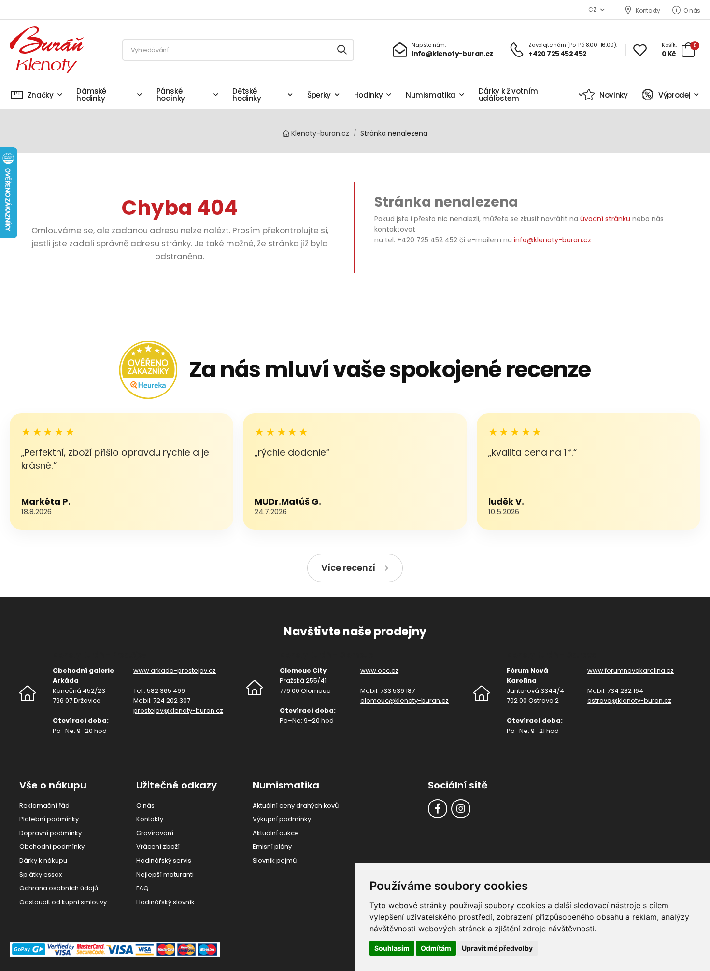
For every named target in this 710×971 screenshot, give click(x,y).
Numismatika (430, 95)
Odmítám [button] (436, 948)
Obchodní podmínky (52, 846)
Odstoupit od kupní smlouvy (63, 902)
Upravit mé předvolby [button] (497, 948)
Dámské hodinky (91, 94)
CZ (592, 9)
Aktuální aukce (276, 833)
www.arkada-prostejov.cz (174, 670)
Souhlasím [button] (392, 948)
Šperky (319, 95)
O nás (691, 10)
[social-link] (437, 808)
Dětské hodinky (246, 94)
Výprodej (674, 95)
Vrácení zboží (158, 846)
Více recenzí (348, 568)
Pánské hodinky (170, 94)
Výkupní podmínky (282, 819)
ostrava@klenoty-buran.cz (629, 700)
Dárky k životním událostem (508, 94)
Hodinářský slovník (165, 902)
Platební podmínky (49, 819)
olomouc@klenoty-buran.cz (404, 700)
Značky (41, 95)
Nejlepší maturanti (165, 874)
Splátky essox (40, 874)
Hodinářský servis (163, 860)
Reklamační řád (44, 805)
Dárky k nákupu (43, 860)
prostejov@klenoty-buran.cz (178, 710)
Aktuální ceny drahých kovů (296, 805)
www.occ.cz (379, 670)
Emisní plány (272, 846)
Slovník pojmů (275, 860)
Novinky (613, 95)
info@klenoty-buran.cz (552, 240)
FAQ (142, 888)
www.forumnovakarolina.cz (630, 670)
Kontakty (648, 10)
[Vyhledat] (342, 50)
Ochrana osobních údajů (58, 888)
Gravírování (154, 833)
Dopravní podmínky (50, 833)
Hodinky (368, 95)
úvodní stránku (605, 219)
